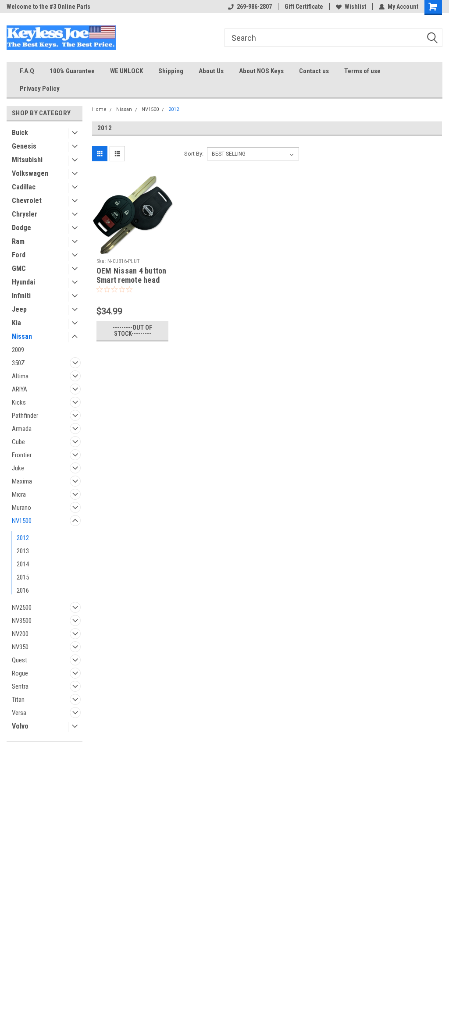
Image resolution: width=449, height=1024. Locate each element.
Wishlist (355, 6)
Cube (18, 442)
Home (99, 109)
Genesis (24, 146)
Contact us (314, 71)
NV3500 (22, 621)
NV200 (20, 634)
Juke (18, 468)
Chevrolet (27, 200)
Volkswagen (30, 173)
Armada (22, 429)
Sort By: (193, 153)
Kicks (19, 402)
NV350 (20, 647)
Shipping (170, 71)
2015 (23, 577)
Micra (19, 494)
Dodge (21, 228)
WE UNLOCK (126, 71)
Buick (20, 132)
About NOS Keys (261, 71)
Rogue (20, 673)
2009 (18, 350)
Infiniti (21, 296)
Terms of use (362, 71)
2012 (23, 538)
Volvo (20, 726)
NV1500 (22, 521)
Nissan (22, 336)
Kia (16, 323)
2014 (23, 564)
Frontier (22, 455)
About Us (211, 71)
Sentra (20, 686)
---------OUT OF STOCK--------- (132, 330)
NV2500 (22, 608)
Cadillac (24, 187)
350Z (18, 363)
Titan (18, 700)
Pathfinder (25, 416)
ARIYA (19, 389)
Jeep (19, 309)
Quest (19, 660)
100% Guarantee (72, 71)
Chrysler (24, 214)
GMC (19, 268)
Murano (21, 508)
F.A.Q (27, 71)
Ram (18, 241)
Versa (19, 713)
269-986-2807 (254, 6)
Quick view (132, 247)
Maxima (22, 481)
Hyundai (23, 282)
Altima (20, 376)
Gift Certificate (304, 6)
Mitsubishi (27, 160)
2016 (23, 590)
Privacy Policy (40, 88)
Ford (18, 255)
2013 (23, 551)
